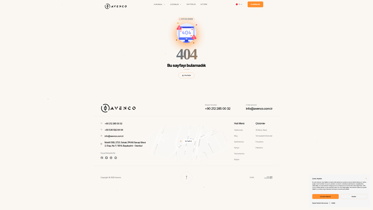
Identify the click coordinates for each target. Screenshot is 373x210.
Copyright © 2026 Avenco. (111, 177)
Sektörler (191, 4)
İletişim (204, 4)
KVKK (252, 177)
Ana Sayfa (187, 75)
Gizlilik (333, 203)
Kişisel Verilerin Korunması (320, 203)
